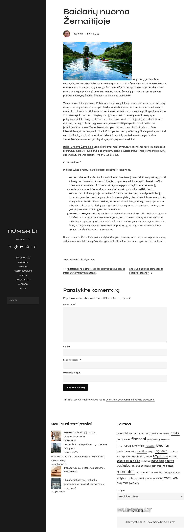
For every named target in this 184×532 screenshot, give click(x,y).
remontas (126, 471)
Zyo (149, 522)
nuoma (173, 456)
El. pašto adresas (72, 360)
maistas (173, 451)
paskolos (123, 466)
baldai (175, 433)
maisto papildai (123, 456)
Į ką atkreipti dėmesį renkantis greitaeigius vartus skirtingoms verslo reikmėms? (84, 484)
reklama (168, 466)
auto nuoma (144, 433)
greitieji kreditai (152, 440)
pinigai (157, 466)
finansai (138, 438)
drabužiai (127, 440)
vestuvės (171, 478)
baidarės (73, 259)
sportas (176, 472)
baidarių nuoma (87, 259)
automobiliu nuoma (127, 433)
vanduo (148, 478)
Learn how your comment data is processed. (130, 399)
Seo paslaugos (165, 472)
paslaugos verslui (141, 465)
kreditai (162, 445)
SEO (156, 472)
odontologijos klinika (128, 460)
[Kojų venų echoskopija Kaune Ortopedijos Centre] (56, 437)
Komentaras (69, 304)
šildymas (122, 483)
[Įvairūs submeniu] (27, 262)
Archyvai (121, 490)
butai (120, 439)
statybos (121, 478)
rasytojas (77, 33)
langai (151, 451)
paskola (169, 460)
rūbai (138, 472)
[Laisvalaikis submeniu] (29, 279)
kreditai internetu (126, 451)
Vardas (67, 347)
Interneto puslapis (71, 373)
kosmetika (150, 446)
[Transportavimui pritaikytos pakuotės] (56, 472)
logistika (161, 451)
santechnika (147, 472)
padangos (145, 461)
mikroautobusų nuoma (142, 456)
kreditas (142, 451)
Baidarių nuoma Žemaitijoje (78, 146)
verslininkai (158, 478)
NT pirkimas (160, 456)
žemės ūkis (134, 483)
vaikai (141, 478)
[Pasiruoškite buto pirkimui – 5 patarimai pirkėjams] (56, 449)
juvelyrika (138, 446)
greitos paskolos (164, 440)
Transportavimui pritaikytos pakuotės (84, 467)
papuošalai (157, 460)
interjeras (124, 446)
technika (132, 478)
